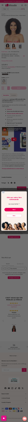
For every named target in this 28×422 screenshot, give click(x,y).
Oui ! (14, 209)
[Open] (3, 418)
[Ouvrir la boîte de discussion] (24, 419)
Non (14, 215)
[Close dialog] (3, 192)
